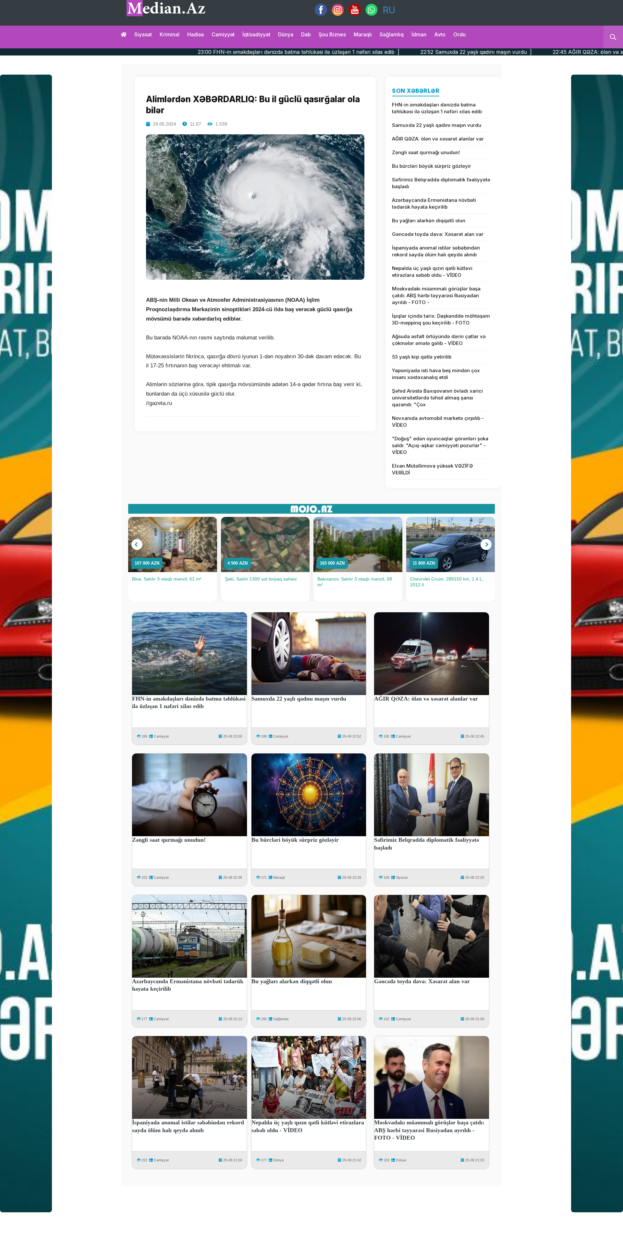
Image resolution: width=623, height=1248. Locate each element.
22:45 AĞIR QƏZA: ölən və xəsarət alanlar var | (479, 52)
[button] (136, 544)
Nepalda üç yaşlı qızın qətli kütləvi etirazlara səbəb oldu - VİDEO (432, 271)
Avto (440, 34)
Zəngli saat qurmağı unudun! (426, 152)
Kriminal (169, 34)
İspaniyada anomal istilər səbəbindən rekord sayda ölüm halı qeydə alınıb (436, 251)
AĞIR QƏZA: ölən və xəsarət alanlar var (438, 139)
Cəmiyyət (223, 34)
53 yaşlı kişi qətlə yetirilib (421, 357)
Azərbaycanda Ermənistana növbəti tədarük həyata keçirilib (434, 203)
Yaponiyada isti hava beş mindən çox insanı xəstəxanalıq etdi (436, 373)
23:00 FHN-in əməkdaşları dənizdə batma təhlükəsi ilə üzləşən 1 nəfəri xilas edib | (166, 52)
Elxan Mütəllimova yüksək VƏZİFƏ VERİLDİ (432, 469)
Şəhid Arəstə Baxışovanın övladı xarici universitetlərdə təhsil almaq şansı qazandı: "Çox (437, 398)
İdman (418, 34)
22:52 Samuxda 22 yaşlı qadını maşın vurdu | (343, 52)
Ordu (459, 34)
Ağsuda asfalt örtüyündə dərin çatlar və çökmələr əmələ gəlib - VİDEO (439, 339)
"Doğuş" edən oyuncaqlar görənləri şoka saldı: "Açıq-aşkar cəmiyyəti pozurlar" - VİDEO (440, 445)
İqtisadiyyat (256, 34)
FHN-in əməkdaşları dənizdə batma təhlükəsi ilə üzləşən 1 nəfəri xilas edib (437, 108)
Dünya (285, 34)
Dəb (306, 34)
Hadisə (195, 34)
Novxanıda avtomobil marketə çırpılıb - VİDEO (438, 421)
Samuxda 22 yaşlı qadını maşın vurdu (436, 125)
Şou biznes (332, 34)
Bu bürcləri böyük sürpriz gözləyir (431, 166)
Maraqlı (363, 34)
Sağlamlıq (392, 34)
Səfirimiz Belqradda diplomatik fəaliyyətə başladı (441, 183)
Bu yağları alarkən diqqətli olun (428, 220)
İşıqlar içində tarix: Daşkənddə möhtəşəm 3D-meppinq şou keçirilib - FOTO (441, 319)
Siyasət (143, 34)
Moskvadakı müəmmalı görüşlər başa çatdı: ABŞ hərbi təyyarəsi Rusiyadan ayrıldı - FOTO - (436, 295)
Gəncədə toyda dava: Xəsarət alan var (437, 234)
